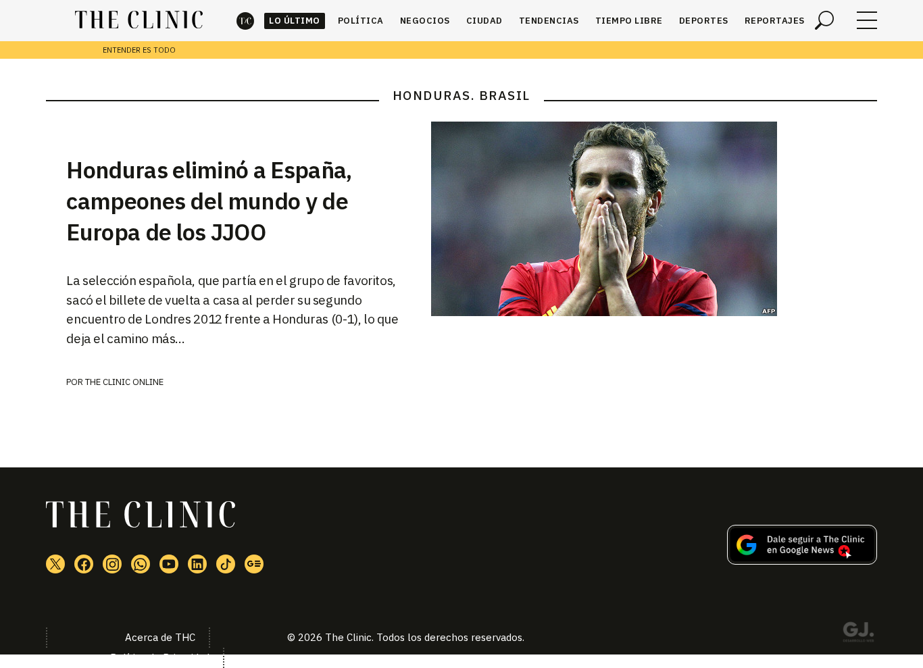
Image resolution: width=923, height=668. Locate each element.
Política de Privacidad (159, 657)
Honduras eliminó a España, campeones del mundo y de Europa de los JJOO (208, 201)
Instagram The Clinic (112, 564)
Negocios (425, 20)
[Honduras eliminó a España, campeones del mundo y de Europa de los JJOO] (654, 219)
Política (361, 20)
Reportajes (775, 20)
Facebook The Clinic (83, 564)
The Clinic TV (168, 564)
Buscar (824, 20)
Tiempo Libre (629, 20)
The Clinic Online (124, 382)
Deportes (703, 20)
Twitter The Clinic (55, 564)
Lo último (294, 20)
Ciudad (484, 20)
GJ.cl (858, 634)
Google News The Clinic (254, 564)
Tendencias (549, 20)
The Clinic (245, 20)
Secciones (867, 20)
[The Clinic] (139, 20)
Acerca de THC (160, 637)
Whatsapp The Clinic (140, 564)
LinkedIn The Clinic (197, 564)
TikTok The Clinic (225, 564)
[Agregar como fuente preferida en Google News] (802, 560)
